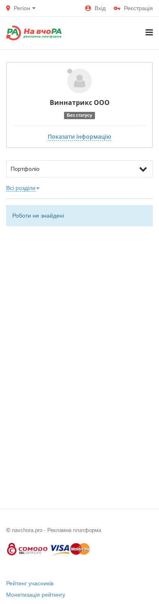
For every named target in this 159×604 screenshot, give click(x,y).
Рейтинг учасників (29, 583)
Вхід (100, 8)
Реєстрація (138, 8)
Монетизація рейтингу (35, 594)
